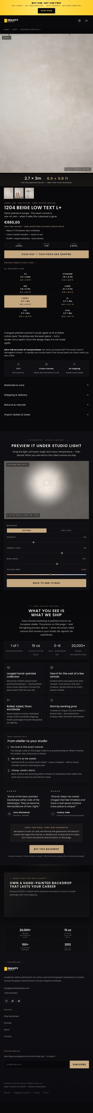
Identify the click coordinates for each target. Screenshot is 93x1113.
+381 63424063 (10, 993)
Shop (14, 29)
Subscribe (79, 1064)
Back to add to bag (46, 583)
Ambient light (14, 548)
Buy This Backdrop (46, 849)
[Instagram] (6, 1001)
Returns (7, 1093)
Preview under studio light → (20, 262)
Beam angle (13, 559)
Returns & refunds (46, 405)
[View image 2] (19, 193)
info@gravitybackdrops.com (17, 988)
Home (6, 29)
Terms (46, 1093)
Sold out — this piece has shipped (46, 254)
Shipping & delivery (46, 395)
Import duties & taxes (46, 415)
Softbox (26, 530)
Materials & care (46, 385)
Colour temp (13, 569)
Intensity (11, 537)
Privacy (37, 1093)
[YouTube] (18, 1001)
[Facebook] (12, 1001)
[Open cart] (79, 20)
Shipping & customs (22, 1093)
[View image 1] (8, 193)
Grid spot (66, 530)
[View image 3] (29, 193)
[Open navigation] (86, 20)
